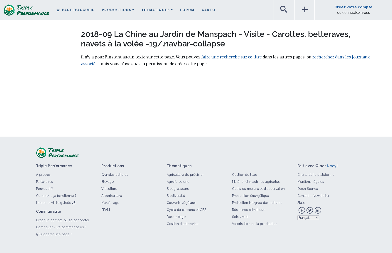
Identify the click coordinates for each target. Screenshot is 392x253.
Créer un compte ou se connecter (62, 220)
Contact (303, 196)
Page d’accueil (78, 10)
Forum (187, 10)
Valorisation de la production (254, 224)
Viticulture (109, 188)
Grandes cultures (114, 174)
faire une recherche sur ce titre (231, 57)
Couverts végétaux (181, 203)
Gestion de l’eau (244, 174)
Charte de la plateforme (315, 174)
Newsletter (321, 196)
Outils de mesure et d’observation (258, 188)
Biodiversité (176, 196)
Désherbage (176, 217)
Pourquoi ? (44, 188)
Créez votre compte (353, 7)
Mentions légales (310, 181)
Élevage (107, 181)
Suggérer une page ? (55, 234)
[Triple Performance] (26, 11)
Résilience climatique (248, 210)
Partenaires (44, 181)
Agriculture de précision (186, 174)
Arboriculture (111, 196)
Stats (301, 203)
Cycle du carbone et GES (186, 210)
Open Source (307, 188)
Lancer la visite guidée (53, 203)
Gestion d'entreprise (182, 224)
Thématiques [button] (155, 10)
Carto (209, 10)
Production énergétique (250, 196)
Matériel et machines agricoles (256, 181)
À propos (43, 174)
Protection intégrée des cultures (257, 203)
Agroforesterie (178, 181)
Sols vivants (241, 217)
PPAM (105, 210)
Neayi (332, 166)
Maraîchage (110, 203)
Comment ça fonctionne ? (56, 196)
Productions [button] (117, 10)
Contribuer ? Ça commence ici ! (61, 227)
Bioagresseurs (178, 188)
